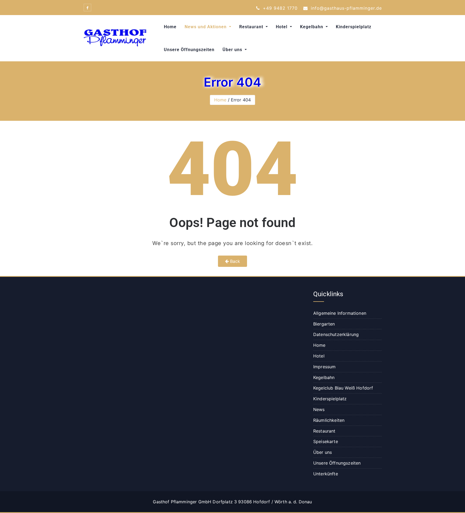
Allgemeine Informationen (339, 313)
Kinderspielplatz (353, 26)
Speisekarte (325, 441)
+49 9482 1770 (279, 8)
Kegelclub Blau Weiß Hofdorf (343, 388)
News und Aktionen (206, 26)
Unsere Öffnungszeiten (189, 49)
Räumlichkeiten (328, 420)
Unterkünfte (325, 473)
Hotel (282, 26)
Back (234, 261)
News (319, 409)
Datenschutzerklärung (336, 334)
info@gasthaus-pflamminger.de (345, 8)
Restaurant (252, 26)
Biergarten (324, 324)
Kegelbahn (312, 26)
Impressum (324, 366)
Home (170, 26)
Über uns (233, 49)
